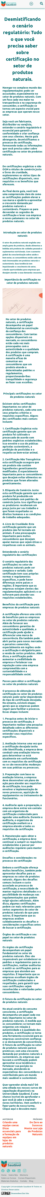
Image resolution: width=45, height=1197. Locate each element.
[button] (31, 3)
